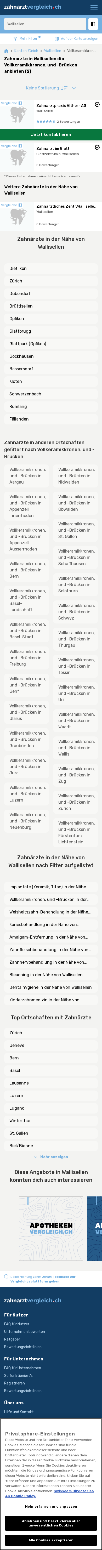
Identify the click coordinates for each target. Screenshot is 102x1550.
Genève (16, 1045)
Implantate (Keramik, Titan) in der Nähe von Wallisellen (47, 887)
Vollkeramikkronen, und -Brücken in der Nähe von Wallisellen (48, 900)
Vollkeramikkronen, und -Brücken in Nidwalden (76, 476)
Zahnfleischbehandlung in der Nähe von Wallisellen (48, 950)
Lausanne (19, 1083)
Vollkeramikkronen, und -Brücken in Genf (27, 685)
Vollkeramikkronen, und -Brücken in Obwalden (76, 503)
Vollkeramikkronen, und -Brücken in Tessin (76, 666)
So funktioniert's (18, 1375)
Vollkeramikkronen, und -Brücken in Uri (76, 693)
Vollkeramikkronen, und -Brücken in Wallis (76, 748)
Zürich (15, 281)
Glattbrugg (20, 331)
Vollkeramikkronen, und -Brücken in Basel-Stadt (27, 630)
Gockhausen (21, 356)
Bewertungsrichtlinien (23, 1347)
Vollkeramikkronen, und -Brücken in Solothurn (76, 584)
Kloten (15, 381)
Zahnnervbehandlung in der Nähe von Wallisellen (46, 963)
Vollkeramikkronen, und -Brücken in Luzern (27, 794)
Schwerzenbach (25, 393)
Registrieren (14, 1383)
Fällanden (19, 419)
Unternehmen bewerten (24, 1332)
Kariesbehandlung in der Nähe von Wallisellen (43, 925)
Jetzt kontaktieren (51, 134)
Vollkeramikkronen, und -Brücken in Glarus (27, 712)
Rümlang (18, 406)
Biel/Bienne (21, 1145)
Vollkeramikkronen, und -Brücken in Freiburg (27, 658)
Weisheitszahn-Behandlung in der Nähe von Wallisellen (48, 912)
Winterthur (20, 1120)
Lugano (16, 1108)
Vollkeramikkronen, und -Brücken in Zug (76, 775)
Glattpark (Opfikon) (27, 343)
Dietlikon (18, 268)
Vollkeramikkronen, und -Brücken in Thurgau (76, 639)
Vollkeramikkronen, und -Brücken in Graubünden (27, 739)
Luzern (16, 1095)
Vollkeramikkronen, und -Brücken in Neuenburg (27, 821)
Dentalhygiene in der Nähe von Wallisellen (50, 987)
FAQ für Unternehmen (22, 1368)
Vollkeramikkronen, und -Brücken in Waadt (76, 720)
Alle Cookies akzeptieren (51, 1540)
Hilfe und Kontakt (19, 1412)
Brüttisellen (21, 306)
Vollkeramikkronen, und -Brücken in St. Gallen (76, 530)
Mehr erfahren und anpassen (51, 1506)
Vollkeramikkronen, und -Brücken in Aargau (27, 476)
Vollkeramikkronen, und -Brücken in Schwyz (76, 612)
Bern (14, 1057)
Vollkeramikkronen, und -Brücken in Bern (27, 570)
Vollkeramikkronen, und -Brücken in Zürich (76, 802)
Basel (14, 1070)
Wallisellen (52, 51)
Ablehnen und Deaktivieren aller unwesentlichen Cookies (51, 1523)
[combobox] (45, 24)
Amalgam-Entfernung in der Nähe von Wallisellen (47, 937)
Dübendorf (20, 293)
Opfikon (16, 318)
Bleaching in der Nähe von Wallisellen (46, 974)
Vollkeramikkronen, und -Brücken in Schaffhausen (76, 557)
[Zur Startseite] (35, 7)
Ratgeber (12, 1339)
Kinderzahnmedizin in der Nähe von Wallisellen (44, 1000)
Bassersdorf (21, 368)
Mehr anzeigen (54, 1157)
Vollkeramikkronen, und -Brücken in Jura (27, 766)
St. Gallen (18, 1133)
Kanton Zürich (26, 51)
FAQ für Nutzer (16, 1324)
